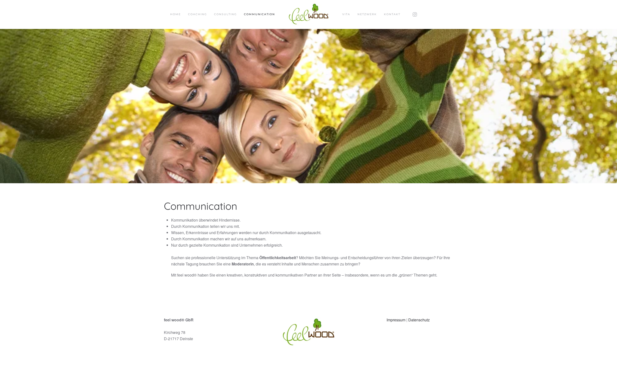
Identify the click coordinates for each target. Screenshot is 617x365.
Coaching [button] (197, 14)
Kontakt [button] (392, 14)
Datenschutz (419, 320)
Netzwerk (367, 14)
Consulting (225, 14)
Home (175, 14)
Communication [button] (259, 14)
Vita (346, 14)
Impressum (396, 320)
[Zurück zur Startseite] (308, 14)
